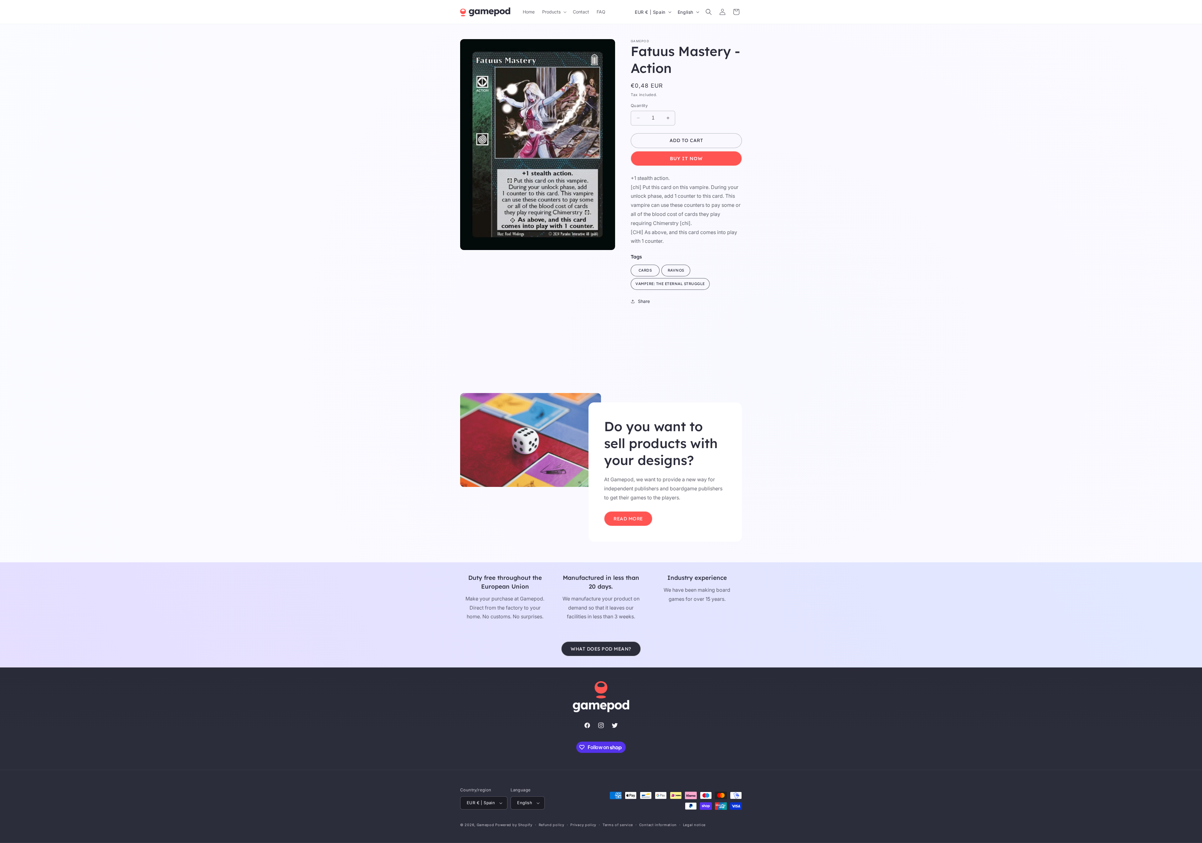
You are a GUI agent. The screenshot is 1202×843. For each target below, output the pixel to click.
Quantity (639, 105)
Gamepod (485, 825)
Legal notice (694, 825)
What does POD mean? (601, 649)
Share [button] (644, 301)
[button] (553, 11)
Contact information (658, 825)
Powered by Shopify (513, 825)
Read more (628, 518)
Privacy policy (583, 825)
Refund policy (551, 825)
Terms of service (618, 825)
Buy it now (686, 158)
